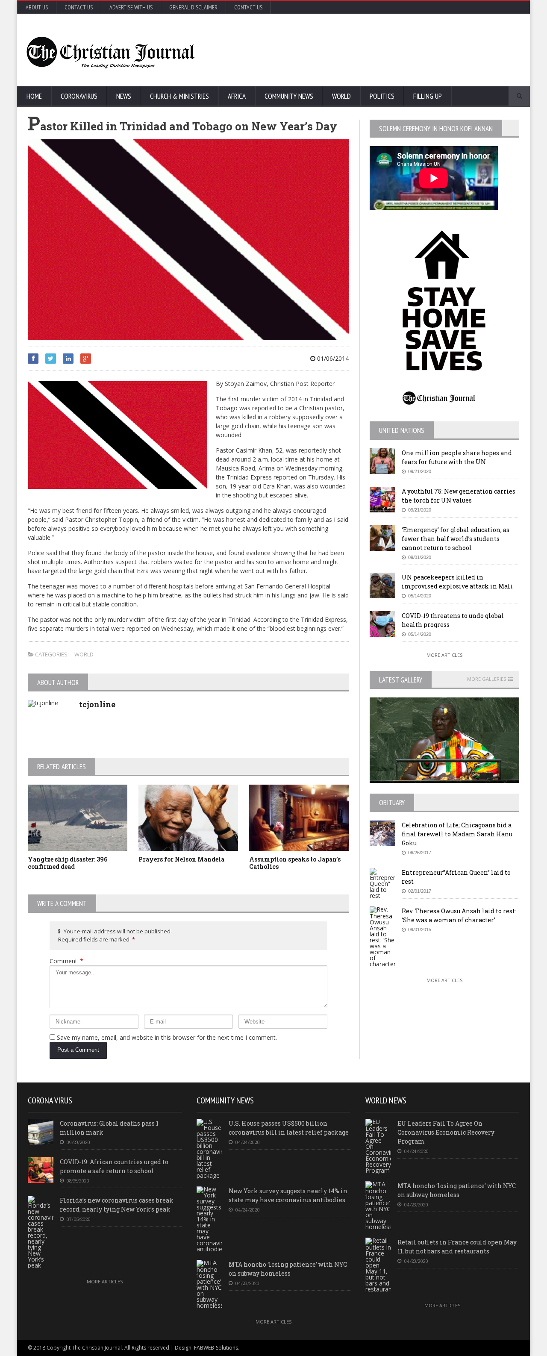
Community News (289, 96)
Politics (382, 96)
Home (34, 96)
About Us (37, 7)
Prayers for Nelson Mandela (181, 859)
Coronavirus (79, 96)
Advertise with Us (131, 7)
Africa (237, 96)
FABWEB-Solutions (216, 1347)
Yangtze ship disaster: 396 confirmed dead (67, 863)
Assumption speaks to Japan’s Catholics (295, 863)
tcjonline (97, 704)
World (341, 96)
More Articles (444, 655)
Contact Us (79, 7)
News (123, 96)
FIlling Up (427, 96)
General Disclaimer (193, 7)
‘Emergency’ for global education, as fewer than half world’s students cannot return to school (455, 539)
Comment (66, 961)
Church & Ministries (179, 96)
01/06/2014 (332, 358)
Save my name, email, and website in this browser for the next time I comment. (167, 1037)
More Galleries (486, 679)
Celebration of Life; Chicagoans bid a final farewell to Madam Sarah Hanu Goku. (457, 834)
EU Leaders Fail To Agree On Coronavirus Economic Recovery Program (445, 1132)
